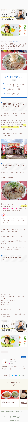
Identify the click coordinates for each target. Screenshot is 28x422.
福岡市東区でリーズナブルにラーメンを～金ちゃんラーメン (15, 85)
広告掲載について (20, 415)
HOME (2, 411)
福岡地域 (8, 411)
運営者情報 (6, 415)
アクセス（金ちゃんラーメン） (15, 94)
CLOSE (14, 80)
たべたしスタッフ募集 (14, 417)
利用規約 (12, 415)
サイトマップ (8, 416)
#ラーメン (4, 352)
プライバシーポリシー (18, 416)
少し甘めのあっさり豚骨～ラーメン (15, 90)
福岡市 (12, 411)
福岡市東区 (16, 41)
